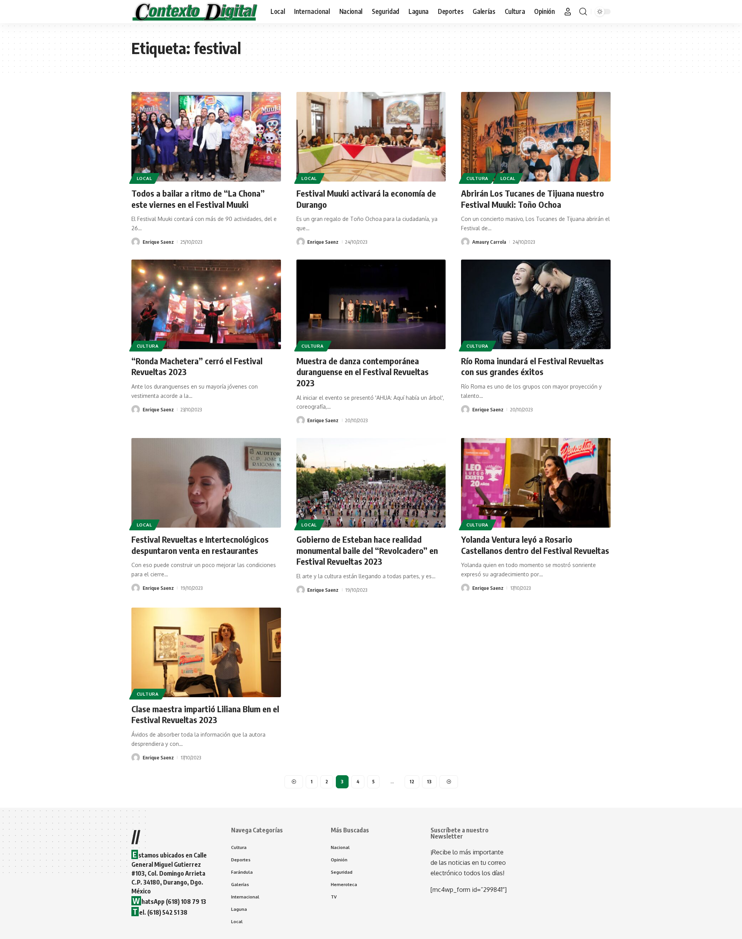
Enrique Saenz (158, 242)
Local (144, 178)
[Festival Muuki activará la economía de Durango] (371, 137)
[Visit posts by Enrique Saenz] (135, 242)
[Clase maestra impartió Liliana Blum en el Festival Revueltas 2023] (206, 652)
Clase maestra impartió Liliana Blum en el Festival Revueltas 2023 (205, 714)
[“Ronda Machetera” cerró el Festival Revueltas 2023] (206, 304)
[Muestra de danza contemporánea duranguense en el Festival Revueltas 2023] (371, 304)
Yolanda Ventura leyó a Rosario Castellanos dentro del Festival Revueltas (535, 545)
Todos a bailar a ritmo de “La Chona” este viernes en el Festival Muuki (198, 199)
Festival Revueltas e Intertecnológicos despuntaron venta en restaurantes (200, 545)
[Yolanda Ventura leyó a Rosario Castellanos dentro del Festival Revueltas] (536, 483)
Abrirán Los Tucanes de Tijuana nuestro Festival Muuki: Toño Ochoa (532, 199)
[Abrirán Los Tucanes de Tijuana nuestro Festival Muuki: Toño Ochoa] (536, 137)
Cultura (477, 178)
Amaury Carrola (489, 242)
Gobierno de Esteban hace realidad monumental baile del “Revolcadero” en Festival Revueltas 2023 (367, 550)
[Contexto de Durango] (194, 11)
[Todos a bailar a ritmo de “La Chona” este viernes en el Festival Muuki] (206, 137)
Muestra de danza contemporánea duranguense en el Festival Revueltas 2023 (362, 371)
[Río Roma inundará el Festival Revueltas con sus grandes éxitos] (536, 304)
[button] (568, 11)
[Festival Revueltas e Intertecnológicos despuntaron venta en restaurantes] (206, 483)
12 (412, 781)
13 (429, 781)
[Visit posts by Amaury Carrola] (465, 242)
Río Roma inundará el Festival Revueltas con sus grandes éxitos (532, 366)
